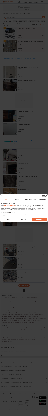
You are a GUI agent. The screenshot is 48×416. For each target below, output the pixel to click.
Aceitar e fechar (39, 219)
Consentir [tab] (6, 199)
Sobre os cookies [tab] (42, 199)
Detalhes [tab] (17, 199)
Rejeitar (8, 219)
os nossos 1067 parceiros (9, 205)
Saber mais (23, 219)
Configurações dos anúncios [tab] (30, 199)
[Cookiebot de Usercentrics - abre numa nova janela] (41, 196)
